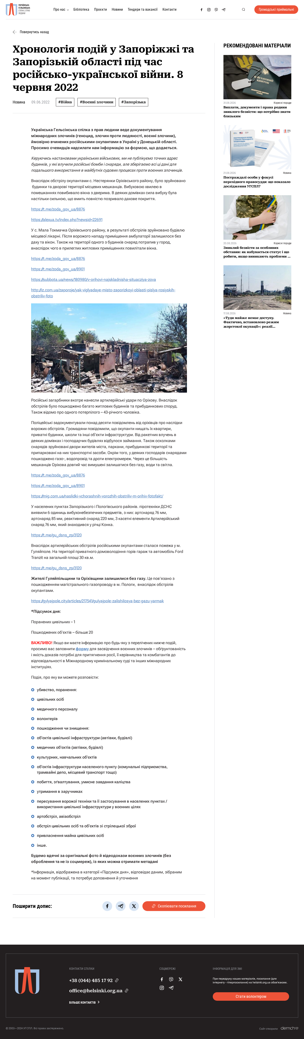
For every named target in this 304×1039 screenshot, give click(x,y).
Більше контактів (82, 1002)
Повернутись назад (34, 32)
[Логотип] (18, 9)
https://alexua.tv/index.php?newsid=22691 (66, 219)
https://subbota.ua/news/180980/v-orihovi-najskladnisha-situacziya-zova (93, 279)
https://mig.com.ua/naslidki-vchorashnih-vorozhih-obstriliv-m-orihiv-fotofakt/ (97, 496)
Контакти (169, 9)
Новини (117, 9)
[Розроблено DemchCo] (289, 1028)
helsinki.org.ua (261, 982)
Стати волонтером (251, 996)
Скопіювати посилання (177, 906)
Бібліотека (81, 9)
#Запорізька (133, 102)
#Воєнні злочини (96, 102)
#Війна (65, 102)
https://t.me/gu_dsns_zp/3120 (56, 535)
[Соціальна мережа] (201, 10)
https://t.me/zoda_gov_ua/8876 (58, 209)
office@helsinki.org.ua (95, 990)
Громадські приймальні (276, 9)
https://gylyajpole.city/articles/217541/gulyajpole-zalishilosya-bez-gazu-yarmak (97, 601)
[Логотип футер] (27, 992)
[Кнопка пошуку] (243, 9)
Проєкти (100, 9)
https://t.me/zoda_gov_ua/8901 (58, 269)
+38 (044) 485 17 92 (91, 980)
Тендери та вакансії (143, 9)
